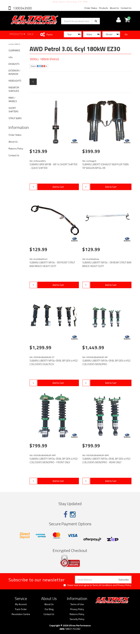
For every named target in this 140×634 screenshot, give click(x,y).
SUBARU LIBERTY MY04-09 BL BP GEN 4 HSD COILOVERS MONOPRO (106, 362)
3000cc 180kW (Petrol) (44, 59)
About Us (114, 8)
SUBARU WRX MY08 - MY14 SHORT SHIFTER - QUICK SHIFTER (53, 166)
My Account (21, 604)
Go (126, 34)
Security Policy (77, 619)
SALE (30, 34)
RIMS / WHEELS (13, 99)
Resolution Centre (21, 614)
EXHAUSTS (14, 64)
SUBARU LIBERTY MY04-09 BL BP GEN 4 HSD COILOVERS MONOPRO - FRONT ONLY (54, 460)
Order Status (90, 8)
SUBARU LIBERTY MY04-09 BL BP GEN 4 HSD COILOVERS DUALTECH (54, 362)
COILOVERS (14, 43)
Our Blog (49, 609)
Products (103, 8)
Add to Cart (58, 187)
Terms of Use (77, 604)
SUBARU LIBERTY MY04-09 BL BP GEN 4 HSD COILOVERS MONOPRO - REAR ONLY (106, 460)
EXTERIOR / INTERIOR (14, 72)
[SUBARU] (74, 141)
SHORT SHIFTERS (13, 109)
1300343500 (22, 8)
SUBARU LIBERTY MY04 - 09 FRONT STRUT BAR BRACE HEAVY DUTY (52, 264)
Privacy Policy (124, 585)
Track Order (21, 609)
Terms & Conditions (102, 585)
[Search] (96, 21)
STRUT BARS (15, 118)
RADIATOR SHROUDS (14, 89)
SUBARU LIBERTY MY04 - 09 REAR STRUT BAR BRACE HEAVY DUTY (106, 264)
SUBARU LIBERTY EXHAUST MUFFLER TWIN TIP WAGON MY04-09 (105, 166)
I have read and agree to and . (99, 585)
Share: (34, 66)
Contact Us (126, 8)
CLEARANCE (14, 50)
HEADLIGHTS (15, 80)
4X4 (11, 57)
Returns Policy (16, 148)
